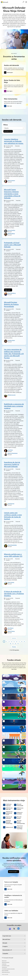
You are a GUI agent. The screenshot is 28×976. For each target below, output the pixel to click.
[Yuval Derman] (6, 504)
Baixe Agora (9, 91)
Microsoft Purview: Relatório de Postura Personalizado (11, 304)
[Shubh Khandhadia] (6, 545)
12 (15, 643)
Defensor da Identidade (19, 813)
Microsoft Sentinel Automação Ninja (21, 822)
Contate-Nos (4, 963)
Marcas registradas (5, 970)
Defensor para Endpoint (20, 808)
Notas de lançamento (5, 962)
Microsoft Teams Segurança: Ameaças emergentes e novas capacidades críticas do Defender (12, 193)
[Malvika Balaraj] (6, 234)
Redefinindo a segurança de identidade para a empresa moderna (14, 406)
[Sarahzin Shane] (6, 341)
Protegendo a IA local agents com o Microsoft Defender (12, 244)
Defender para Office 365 (9, 808)
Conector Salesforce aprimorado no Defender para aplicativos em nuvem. (13, 141)
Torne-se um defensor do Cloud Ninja (20, 827)
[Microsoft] (5, 2)
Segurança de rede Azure (9, 817)
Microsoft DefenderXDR (20, 804)
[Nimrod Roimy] (6, 632)
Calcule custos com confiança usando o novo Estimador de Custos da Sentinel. (13, 516)
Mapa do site (4, 960)
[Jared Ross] (6, 450)
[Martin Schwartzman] (6, 454)
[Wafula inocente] (6, 395)
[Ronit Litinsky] (6, 583)
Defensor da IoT (9, 827)
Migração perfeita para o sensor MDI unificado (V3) (13, 555)
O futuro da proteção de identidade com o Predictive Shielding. (14, 593)
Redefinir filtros (8, 131)
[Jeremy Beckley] (6, 231)
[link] (10, 928)
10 (10, 643)
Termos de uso (4, 967)
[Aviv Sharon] (6, 628)
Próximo (14, 647)
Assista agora (10, 72)
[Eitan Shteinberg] (6, 294)
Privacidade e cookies (5, 965)
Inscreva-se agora (13, 871)
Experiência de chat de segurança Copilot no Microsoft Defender (12, 464)
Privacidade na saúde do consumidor (8, 968)
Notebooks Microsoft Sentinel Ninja (9, 822)
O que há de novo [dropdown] (7, 936)
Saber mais (9, 106)
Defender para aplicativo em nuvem (9, 813)
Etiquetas (6, 128)
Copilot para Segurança (8, 804)
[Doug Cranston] (6, 181)
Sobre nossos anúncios (6, 972)
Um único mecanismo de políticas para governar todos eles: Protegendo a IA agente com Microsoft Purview (14, 353)
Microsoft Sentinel (19, 817)
